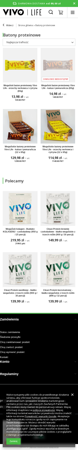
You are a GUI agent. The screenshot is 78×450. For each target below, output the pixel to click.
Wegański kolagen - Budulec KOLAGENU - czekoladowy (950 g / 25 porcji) (20, 232)
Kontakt (4, 357)
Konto (4, 361)
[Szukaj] (50, 12)
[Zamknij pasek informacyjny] (74, 3)
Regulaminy (9, 374)
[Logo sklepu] (22, 12)
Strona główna (25, 25)
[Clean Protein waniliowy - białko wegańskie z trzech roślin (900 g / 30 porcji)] (20, 269)
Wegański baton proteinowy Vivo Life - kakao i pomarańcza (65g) (58, 87)
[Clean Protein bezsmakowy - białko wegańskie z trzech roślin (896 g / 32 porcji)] (57, 269)
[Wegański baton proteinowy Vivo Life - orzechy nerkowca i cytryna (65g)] (20, 65)
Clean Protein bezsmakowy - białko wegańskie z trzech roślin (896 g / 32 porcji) (58, 293)
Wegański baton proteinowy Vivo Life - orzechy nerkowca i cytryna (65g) (20, 88)
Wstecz (9, 25)
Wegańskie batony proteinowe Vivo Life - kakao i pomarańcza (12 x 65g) (20, 149)
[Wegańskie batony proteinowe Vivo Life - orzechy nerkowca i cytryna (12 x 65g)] (58, 126)
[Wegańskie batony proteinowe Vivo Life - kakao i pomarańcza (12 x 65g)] (20, 126)
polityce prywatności (44, 410)
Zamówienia (9, 319)
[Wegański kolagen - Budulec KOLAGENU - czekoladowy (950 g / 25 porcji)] (20, 208)
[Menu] (72, 12)
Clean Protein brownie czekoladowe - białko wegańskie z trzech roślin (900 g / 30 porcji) (58, 232)
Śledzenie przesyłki (10, 337)
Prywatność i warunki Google (40, 416)
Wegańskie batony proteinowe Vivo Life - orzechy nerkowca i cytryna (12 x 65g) (57, 149)
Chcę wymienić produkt (12, 352)
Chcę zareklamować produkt (15, 342)
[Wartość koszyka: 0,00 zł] (60, 12)
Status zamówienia (10, 332)
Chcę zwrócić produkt (11, 347)
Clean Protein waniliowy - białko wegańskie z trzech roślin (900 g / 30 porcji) (20, 293)
